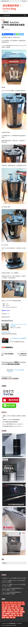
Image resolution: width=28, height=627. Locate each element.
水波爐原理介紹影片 (6, 332)
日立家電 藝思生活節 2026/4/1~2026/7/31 (12, 426)
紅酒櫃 (21, 613)
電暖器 (7, 617)
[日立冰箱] (14, 456)
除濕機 (3, 617)
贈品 (15, 615)
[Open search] (25, 15)
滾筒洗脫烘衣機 (10, 611)
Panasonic (8, 604)
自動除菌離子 (4, 615)
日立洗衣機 (9, 609)
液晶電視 (4, 611)
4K (2, 602)
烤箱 (3, 613)
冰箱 (6, 606)
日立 (12, 608)
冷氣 (9, 606)
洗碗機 (18, 609)
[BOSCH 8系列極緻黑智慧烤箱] (14, 505)
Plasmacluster (13, 604)
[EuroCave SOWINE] (14, 84)
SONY (23, 604)
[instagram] (25, 1)
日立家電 (4, 609)
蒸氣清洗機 (11, 615)
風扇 (14, 617)
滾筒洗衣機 (16, 611)
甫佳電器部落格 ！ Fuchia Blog (12, 7)
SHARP (19, 604)
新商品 (9, 608)
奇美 (19, 606)
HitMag (14, 625)
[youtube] (24, 1)
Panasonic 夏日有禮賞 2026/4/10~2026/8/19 (12, 424)
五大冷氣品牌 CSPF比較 (15, 578)
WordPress (9, 625)
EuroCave (8, 347)
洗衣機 (21, 609)
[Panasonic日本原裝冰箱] (14, 481)
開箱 (11, 347)
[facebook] (22, 1)
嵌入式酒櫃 (4, 608)
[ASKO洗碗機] (14, 530)
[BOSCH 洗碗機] (14, 554)
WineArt (8, 313)
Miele (3, 604)
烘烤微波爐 (22, 611)
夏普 (16, 606)
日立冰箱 (16, 608)
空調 (17, 613)
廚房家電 (3, 20)
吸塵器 (12, 606)
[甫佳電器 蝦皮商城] (10, 402)
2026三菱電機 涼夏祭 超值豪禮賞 (10, 421)
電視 (11, 617)
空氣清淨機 (13, 613)
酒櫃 (18, 615)
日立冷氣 (21, 608)
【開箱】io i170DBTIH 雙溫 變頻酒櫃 (10, 419)
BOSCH (11, 602)
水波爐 (14, 609)
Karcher (19, 602)
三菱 (3, 606)
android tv (7, 602)
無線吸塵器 (7, 613)
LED (23, 602)
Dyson (15, 602)
